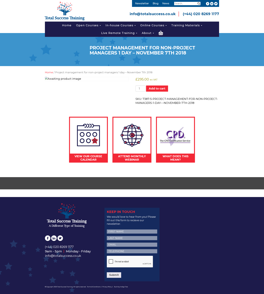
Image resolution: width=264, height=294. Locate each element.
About (147, 33)
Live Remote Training (118, 33)
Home (67, 25)
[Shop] (160, 32)
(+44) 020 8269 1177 (201, 14)
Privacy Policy (107, 287)
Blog (155, 3)
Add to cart (157, 88)
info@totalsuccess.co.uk (153, 14)
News (165, 3)
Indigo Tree (124, 287)
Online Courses (152, 25)
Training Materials (186, 25)
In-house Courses (119, 25)
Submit (114, 275)
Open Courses (87, 25)
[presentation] (130, 262)
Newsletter (142, 3)
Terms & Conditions (94, 287)
